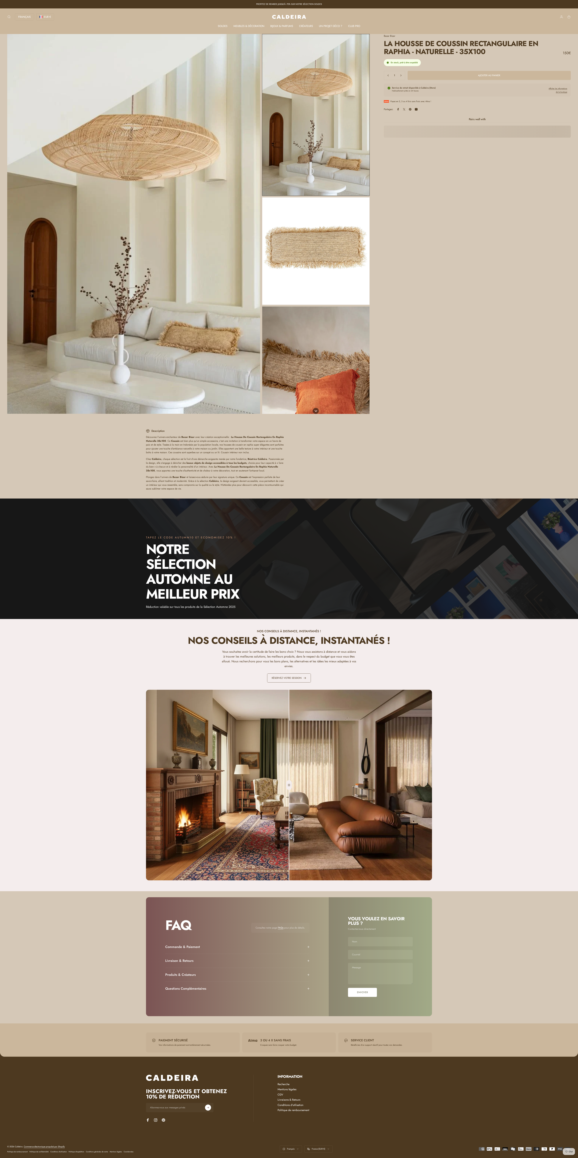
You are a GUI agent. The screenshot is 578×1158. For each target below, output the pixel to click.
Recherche (283, 1084)
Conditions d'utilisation (290, 1105)
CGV (280, 1094)
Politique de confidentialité (39, 1151)
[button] (316, 115)
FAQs (280, 927)
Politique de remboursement (293, 1110)
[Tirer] (289, 785)
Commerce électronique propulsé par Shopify (44, 1146)
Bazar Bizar (389, 36)
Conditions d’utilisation (58, 1151)
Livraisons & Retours (289, 1100)
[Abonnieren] (208, 1108)
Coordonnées (129, 1151)
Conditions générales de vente (97, 1151)
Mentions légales (287, 1089)
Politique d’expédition (76, 1151)
